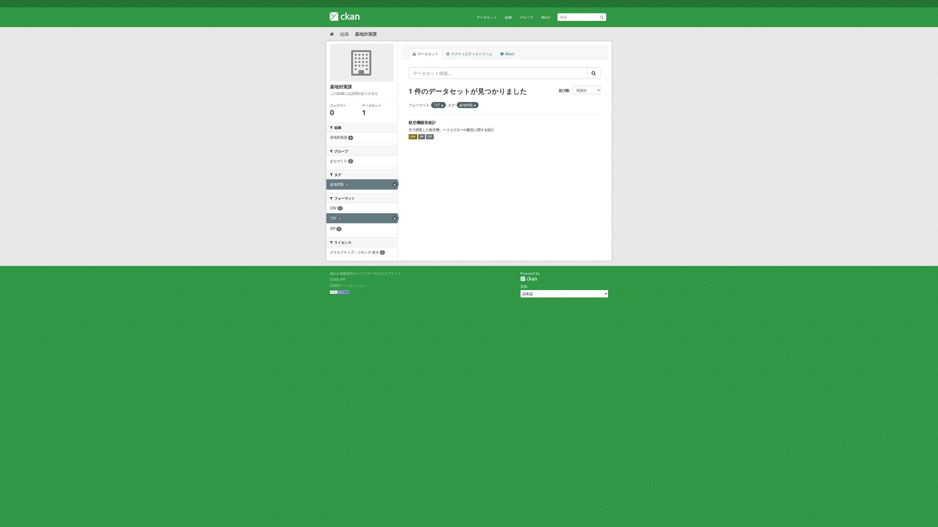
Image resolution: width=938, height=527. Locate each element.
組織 (508, 17)
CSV (413, 137)
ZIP (422, 137)
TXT (429, 137)
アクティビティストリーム (471, 53)
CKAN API (337, 279)
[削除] (442, 105)
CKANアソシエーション (348, 285)
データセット (487, 17)
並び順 (564, 90)
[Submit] (602, 17)
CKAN (528, 278)
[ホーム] (332, 33)
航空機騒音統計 (422, 122)
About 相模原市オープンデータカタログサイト (365, 273)
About (545, 17)
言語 (523, 286)
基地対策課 (366, 34)
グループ (526, 17)
